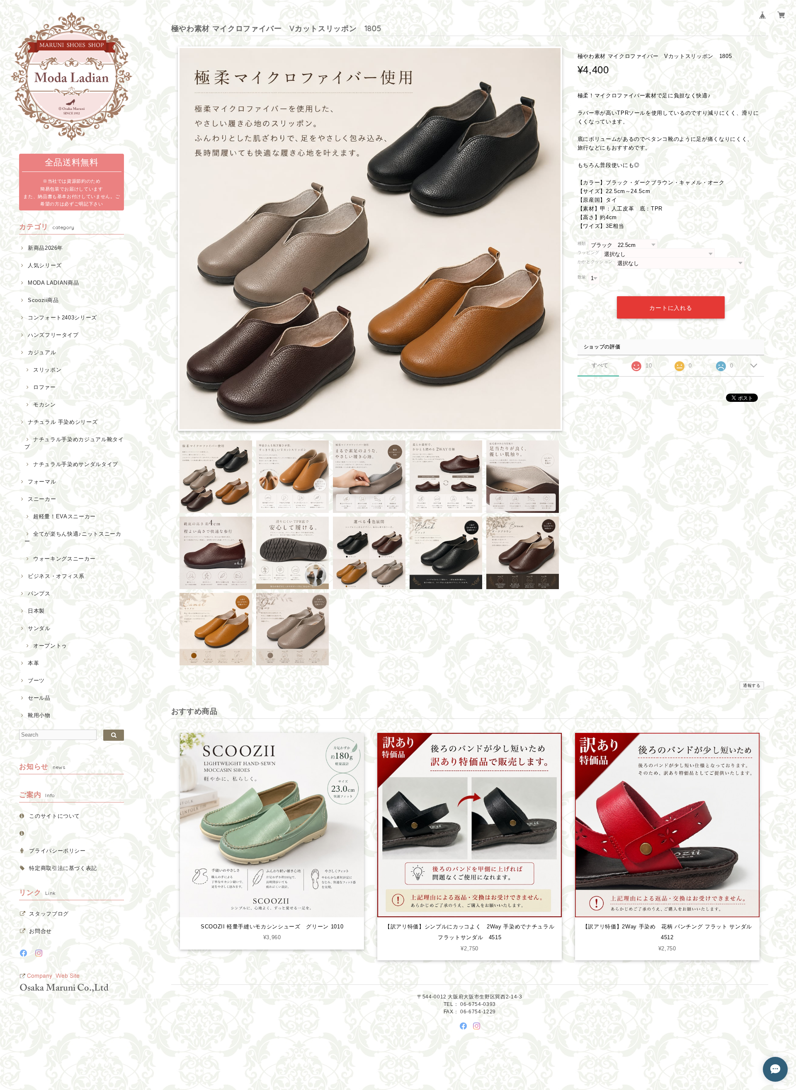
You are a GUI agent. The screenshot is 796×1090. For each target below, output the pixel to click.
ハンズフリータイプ (53, 335)
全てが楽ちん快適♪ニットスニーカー (72, 537)
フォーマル (42, 482)
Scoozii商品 (43, 300)
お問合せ (40, 931)
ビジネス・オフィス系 (56, 576)
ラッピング (588, 252)
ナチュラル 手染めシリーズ (62, 422)
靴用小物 (39, 715)
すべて (600, 365)
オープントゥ (50, 646)
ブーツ (36, 680)
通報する (752, 685)
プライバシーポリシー (57, 851)
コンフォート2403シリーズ (62, 317)
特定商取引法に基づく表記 (63, 868)
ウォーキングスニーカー (64, 559)
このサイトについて (54, 816)
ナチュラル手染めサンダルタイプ (75, 464)
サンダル (39, 628)
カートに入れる (670, 308)
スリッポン (47, 370)
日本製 (36, 611)
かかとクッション (595, 261)
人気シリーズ (45, 265)
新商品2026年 (45, 248)
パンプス (39, 593)
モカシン (44, 404)
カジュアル (42, 352)
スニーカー (42, 499)
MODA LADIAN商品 (53, 283)
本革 (33, 663)
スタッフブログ (49, 914)
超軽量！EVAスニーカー (64, 516)
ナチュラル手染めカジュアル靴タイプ (74, 443)
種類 (582, 243)
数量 (582, 277)
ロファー (44, 387)
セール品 (39, 698)
